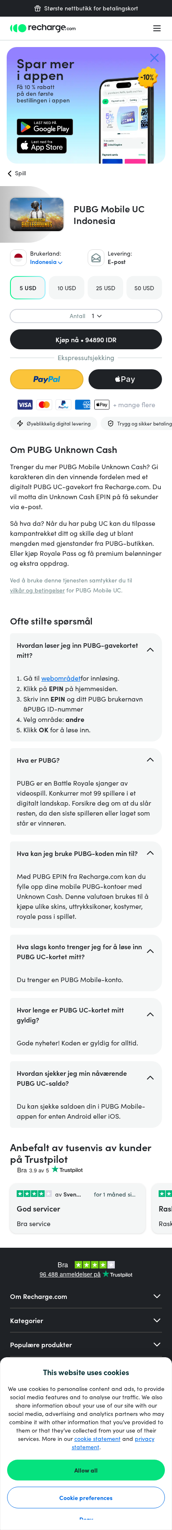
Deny (86, 1519)
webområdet (61, 678)
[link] (45, 127)
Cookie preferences (86, 1497)
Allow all (86, 1470)
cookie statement (97, 1439)
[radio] (28, 287)
